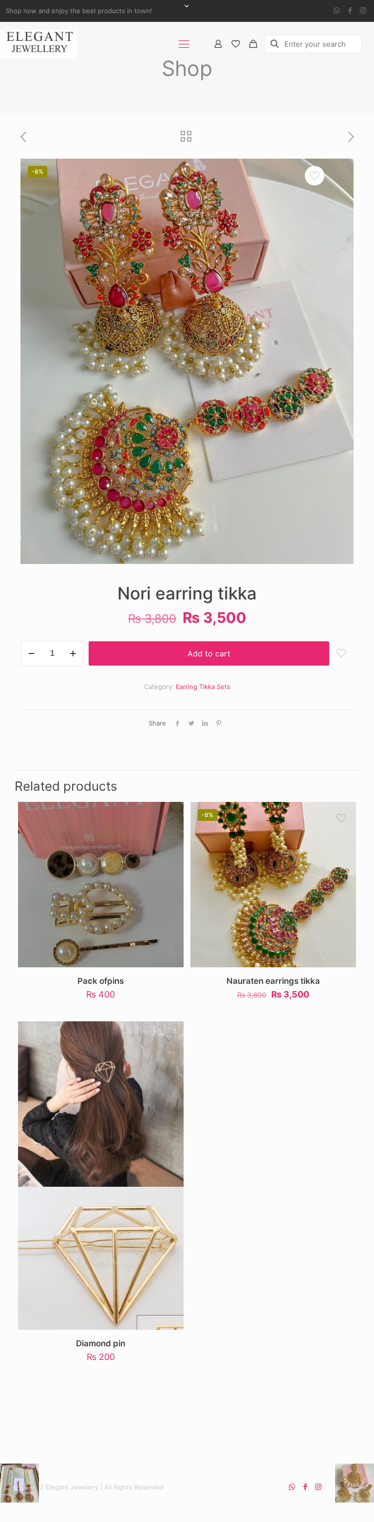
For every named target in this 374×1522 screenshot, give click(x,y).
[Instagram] (363, 10)
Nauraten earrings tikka (273, 981)
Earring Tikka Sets (203, 686)
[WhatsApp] (337, 10)
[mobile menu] (184, 44)
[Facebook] (350, 10)
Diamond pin (100, 1343)
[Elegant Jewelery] (38, 44)
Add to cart (208, 653)
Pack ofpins (100, 981)
